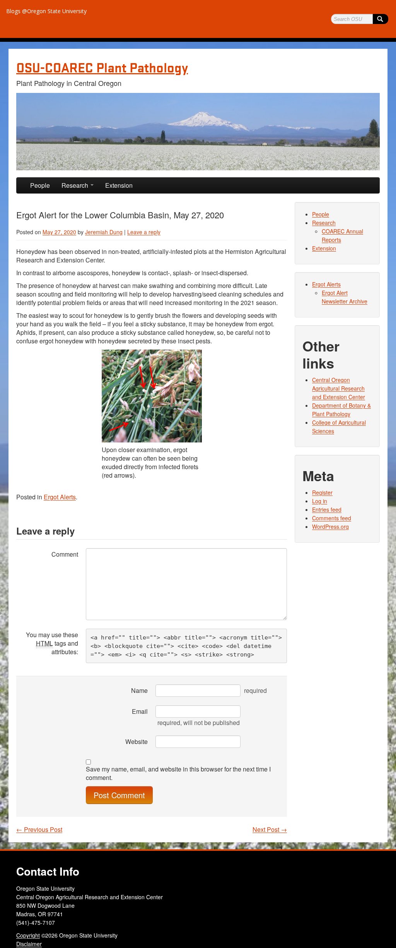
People (40, 185)
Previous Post (39, 829)
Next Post (270, 829)
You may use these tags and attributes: (52, 643)
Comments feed (331, 518)
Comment (64, 554)
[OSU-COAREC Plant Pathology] (198, 131)
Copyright (28, 935)
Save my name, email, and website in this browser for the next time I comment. (178, 773)
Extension (119, 185)
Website (136, 741)
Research (75, 185)
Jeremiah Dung (104, 232)
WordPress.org (330, 526)
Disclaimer (29, 944)
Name (139, 690)
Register (322, 492)
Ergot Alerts (60, 496)
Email (140, 711)
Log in (319, 501)
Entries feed (326, 509)
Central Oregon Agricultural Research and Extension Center (338, 388)
